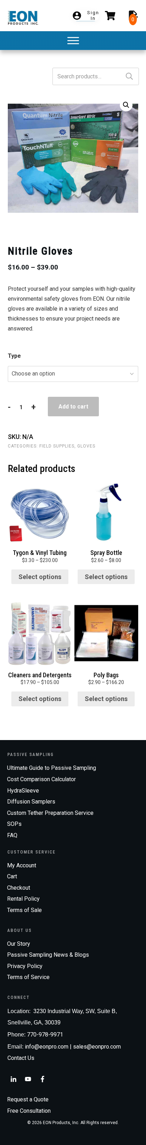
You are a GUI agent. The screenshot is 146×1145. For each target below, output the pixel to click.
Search (129, 76)
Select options (39, 576)
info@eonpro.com (46, 1046)
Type (14, 355)
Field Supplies (56, 446)
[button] (126, 105)
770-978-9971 (45, 1034)
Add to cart (73, 406)
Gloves (86, 446)
